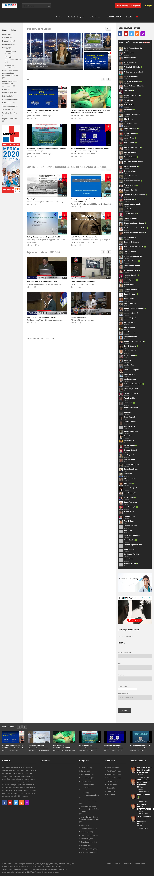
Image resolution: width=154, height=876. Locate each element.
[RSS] (137, 33)
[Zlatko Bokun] (121, 106)
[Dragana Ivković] (121, 172)
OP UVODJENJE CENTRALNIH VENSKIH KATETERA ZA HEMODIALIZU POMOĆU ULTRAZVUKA (62, 747)
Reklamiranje (7, 103)
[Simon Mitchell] (121, 517)
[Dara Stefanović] (121, 347)
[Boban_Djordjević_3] (91, 303)
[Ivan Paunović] (121, 333)
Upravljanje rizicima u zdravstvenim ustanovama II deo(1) (38, 747)
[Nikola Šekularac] (121, 125)
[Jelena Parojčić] (121, 58)
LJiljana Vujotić (130, 251)
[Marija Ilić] (121, 361)
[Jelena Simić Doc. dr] (121, 148)
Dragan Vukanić (130, 351)
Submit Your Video (114, 774)
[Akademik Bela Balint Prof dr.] (121, 229)
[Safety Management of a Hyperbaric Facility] (47, 223)
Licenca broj (122, 686)
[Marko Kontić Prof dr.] (121, 267)
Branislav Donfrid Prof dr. (133, 161)
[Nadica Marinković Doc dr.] (121, 233)
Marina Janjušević (131, 313)
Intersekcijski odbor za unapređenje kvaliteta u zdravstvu (10, 73)
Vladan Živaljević (130, 488)
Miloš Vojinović (130, 280)
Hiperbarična (7, 44)
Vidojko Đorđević (130, 336)
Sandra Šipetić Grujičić (132, 204)
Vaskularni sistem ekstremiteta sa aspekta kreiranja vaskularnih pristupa (88, 747)
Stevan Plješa (129, 511)
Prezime (121, 675)
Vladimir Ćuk (129, 365)
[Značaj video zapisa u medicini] (91, 268)
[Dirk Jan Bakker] (121, 215)
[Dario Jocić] (121, 404)
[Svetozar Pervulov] (121, 408)
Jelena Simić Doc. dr (132, 147)
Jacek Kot (128, 483)
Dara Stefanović (130, 346)
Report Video (112, 795)
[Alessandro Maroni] (121, 96)
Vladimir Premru (130, 422)
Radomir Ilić (128, 426)
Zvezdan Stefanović (131, 242)
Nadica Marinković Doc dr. (134, 232)
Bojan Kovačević (130, 176)
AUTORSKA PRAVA (114, 17)
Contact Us (111, 788)
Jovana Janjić (129, 143)
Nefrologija (6, 96)
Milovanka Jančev (131, 431)
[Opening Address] (47, 185)
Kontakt (129, 17)
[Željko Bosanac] (121, 186)
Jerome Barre (129, 53)
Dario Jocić (128, 403)
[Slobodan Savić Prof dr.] (121, 385)
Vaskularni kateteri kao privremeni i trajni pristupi (144, 770)
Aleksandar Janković (132, 181)
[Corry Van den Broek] (121, 82)
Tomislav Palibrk (130, 128)
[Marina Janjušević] (121, 314)
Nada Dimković (129, 284)
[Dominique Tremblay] (121, 555)
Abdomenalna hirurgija (88, 786)
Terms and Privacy (114, 778)
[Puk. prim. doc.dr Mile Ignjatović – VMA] (47, 268)
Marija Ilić (127, 360)
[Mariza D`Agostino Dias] (121, 546)
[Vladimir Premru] (121, 423)
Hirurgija (5, 48)
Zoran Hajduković (131, 76)
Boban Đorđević (130, 294)
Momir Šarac (128, 474)
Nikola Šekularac (130, 124)
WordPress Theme (114, 771)
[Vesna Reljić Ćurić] (121, 389)
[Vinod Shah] (121, 560)
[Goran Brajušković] (121, 470)
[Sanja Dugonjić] (121, 418)
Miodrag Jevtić (129, 455)
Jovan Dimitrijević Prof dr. (134, 247)
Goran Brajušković (131, 469)
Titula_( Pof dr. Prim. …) (126, 652)
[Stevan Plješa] (121, 512)
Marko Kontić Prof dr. (132, 266)
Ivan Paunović (129, 332)
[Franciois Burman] (121, 262)
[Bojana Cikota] (121, 356)
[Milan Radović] (121, 479)
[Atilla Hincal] (121, 101)
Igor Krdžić (128, 209)
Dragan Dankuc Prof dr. (133, 256)
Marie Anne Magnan (131, 370)
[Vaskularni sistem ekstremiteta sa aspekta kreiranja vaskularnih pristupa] (47, 135)
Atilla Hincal (128, 100)
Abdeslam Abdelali (131, 270)
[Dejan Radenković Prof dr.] (121, 87)
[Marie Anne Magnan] (121, 371)
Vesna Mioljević (130, 318)
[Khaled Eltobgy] (121, 134)
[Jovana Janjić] (121, 144)
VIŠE (108, 29)
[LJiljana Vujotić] (121, 252)
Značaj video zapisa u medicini (83, 281)
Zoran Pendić (129, 299)
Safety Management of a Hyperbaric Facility (44, 237)
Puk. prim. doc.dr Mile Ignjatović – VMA (42, 281)
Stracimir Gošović (131, 450)
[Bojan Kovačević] (121, 177)
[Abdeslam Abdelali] (121, 271)
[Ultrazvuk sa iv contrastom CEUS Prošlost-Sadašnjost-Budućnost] (97, 61)
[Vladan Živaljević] (121, 489)
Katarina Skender (130, 275)
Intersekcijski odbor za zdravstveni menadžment (10, 83)
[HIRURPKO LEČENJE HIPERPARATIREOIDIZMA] (133, 806)
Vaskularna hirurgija (90, 801)
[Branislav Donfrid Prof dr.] (121, 163)
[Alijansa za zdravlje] (135, 592)
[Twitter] (131, 33)
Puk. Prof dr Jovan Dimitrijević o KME (41, 317)
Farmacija (6, 34)
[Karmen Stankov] (121, 238)
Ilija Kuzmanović (130, 152)
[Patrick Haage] (121, 522)
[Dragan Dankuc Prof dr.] (121, 257)
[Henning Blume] (121, 564)
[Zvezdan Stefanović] (121, 243)
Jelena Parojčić (130, 57)
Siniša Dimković (130, 379)
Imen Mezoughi (130, 493)
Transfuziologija (8, 106)
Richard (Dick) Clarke (132, 67)
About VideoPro (113, 768)
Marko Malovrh (129, 459)
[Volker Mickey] (121, 550)
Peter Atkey (128, 109)
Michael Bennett (130, 166)
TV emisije (6, 109)
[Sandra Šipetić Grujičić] (121, 205)
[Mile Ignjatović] (121, 328)
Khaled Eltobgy (130, 133)
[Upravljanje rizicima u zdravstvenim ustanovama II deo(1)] (39, 737)
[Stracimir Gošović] (121, 451)
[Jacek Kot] (121, 484)
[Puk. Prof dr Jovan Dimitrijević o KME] (47, 303)
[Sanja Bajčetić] (121, 375)
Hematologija (7, 41)
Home (109, 864)
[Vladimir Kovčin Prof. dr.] (121, 342)
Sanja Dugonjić (130, 417)
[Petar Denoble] (121, 399)
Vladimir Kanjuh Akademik (134, 308)
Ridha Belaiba (129, 540)
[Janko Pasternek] (121, 503)
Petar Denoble (129, 398)
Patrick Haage (129, 521)
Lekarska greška (8, 93)
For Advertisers (112, 781)
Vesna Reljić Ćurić (131, 388)
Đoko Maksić (129, 440)
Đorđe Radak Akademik (133, 48)
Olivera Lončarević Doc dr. (134, 223)
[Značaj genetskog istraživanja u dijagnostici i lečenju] (133, 819)
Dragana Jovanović (131, 464)
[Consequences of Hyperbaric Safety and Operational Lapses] (91, 185)
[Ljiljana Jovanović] (121, 219)
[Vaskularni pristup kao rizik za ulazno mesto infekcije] (141, 737)
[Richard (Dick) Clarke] (121, 68)
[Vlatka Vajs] (121, 413)
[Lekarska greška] (133, 796)
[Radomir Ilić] (121, 427)
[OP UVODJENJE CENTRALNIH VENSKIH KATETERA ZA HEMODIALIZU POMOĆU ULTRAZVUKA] (91, 97)
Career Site (111, 791)
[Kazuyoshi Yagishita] (121, 536)
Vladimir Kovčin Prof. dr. (133, 341)
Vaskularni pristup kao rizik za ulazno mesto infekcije (140, 747)
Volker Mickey (129, 549)
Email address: (123, 693)
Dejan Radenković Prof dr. (134, 86)
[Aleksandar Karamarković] (121, 73)
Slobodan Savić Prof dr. (133, 384)
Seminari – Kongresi (76, 17)
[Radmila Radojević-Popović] (121, 196)
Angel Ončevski (130, 157)
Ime (119, 664)
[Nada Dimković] (121, 285)
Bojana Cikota (129, 355)
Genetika (6, 38)
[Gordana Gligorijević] (121, 115)
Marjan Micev (129, 138)
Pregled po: (95, 17)
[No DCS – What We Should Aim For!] (91, 223)
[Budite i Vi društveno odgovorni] (97, 42)
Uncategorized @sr (9, 113)
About (117, 864)
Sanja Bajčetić (129, 374)
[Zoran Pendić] (121, 300)
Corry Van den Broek (132, 81)
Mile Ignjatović (129, 327)
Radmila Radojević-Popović (134, 195)
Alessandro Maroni (131, 95)
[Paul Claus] (121, 531)
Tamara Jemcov (130, 303)
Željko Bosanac (130, 185)
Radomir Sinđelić (130, 526)
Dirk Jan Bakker (130, 213)
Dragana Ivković (130, 171)
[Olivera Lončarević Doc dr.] (121, 224)
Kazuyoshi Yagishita (132, 535)
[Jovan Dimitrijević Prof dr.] (121, 248)
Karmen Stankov (130, 237)
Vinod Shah (128, 559)
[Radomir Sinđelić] (121, 527)
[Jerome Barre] (121, 54)
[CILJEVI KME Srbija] (55, 51)
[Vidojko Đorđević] (121, 337)
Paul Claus (128, 530)
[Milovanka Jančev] (121, 432)
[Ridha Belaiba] (121, 541)
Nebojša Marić (129, 322)
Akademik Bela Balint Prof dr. (135, 228)
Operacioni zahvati (9, 99)
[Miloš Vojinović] (121, 281)
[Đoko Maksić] (121, 442)
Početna (59, 17)
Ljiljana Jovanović (131, 218)
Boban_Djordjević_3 (78, 317)
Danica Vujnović (130, 393)
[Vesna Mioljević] (121, 319)
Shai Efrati (128, 91)
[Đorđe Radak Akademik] (121, 49)
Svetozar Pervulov (131, 407)
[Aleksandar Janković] (121, 181)
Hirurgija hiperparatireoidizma (91, 794)
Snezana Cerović (130, 190)
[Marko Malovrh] (121, 460)
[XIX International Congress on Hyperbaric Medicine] (133, 782)
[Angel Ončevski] (121, 158)
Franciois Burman (131, 261)
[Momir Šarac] (121, 475)
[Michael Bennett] (121, 167)
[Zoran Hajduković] (121, 77)
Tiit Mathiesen (129, 445)
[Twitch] (142, 33)
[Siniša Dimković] (121, 380)
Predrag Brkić (129, 199)
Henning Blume (130, 563)
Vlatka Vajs (128, 412)
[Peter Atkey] (121, 110)
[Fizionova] (135, 624)
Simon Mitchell (129, 516)
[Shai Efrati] (121, 92)
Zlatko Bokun (129, 105)
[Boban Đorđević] (121, 295)
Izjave (4, 89)
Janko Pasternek (130, 502)
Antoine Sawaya (130, 62)
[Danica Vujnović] (121, 394)
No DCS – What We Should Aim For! (84, 237)
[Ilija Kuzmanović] (121, 153)
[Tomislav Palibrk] (121, 129)
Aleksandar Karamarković (134, 72)
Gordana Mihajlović (131, 289)
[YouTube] (126, 33)
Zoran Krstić (128, 436)
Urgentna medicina (9, 119)
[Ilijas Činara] (121, 120)
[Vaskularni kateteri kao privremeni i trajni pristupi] (133, 770)
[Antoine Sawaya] (121, 63)
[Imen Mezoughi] (121, 494)
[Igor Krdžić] (121, 210)
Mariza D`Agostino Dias (133, 545)
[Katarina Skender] (121, 276)
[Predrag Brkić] (121, 200)
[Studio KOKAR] (11, 192)
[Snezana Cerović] (121, 191)
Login (149, 6)
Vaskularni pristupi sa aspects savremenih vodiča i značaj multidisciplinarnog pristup (115, 747)
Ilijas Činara (128, 119)
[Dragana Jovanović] (121, 465)
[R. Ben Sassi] (121, 498)
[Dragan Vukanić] (121, 352)
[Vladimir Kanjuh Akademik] (121, 309)
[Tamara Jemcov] (121, 304)
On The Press (112, 784)
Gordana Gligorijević (132, 114)
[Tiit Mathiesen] (121, 446)
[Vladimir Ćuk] (121, 366)
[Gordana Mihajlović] (121, 290)
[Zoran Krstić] (121, 437)
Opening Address (34, 199)
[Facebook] (120, 33)
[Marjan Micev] (121, 139)
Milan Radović (129, 478)
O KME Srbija (7, 2)
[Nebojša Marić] (121, 323)
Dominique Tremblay (132, 554)
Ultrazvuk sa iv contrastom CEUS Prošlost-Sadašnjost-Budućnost (12, 747)
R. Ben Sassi (129, 497)
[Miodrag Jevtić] (121, 456)
